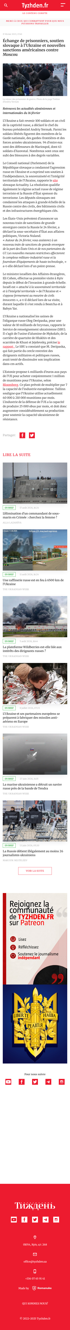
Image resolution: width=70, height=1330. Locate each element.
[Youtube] (10, 1083)
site (55, 180)
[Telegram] (50, 1083)
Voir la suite (35, 870)
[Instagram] (62, 1083)
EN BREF (9, 507)
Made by (23, 1288)
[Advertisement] (35, 1120)
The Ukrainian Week (16, 589)
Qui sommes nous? (35, 1303)
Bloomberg (10, 385)
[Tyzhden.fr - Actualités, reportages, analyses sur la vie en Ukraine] (35, 5)
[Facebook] (22, 435)
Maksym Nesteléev (15, 860)
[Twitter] (32, 435)
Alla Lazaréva (12, 522)
